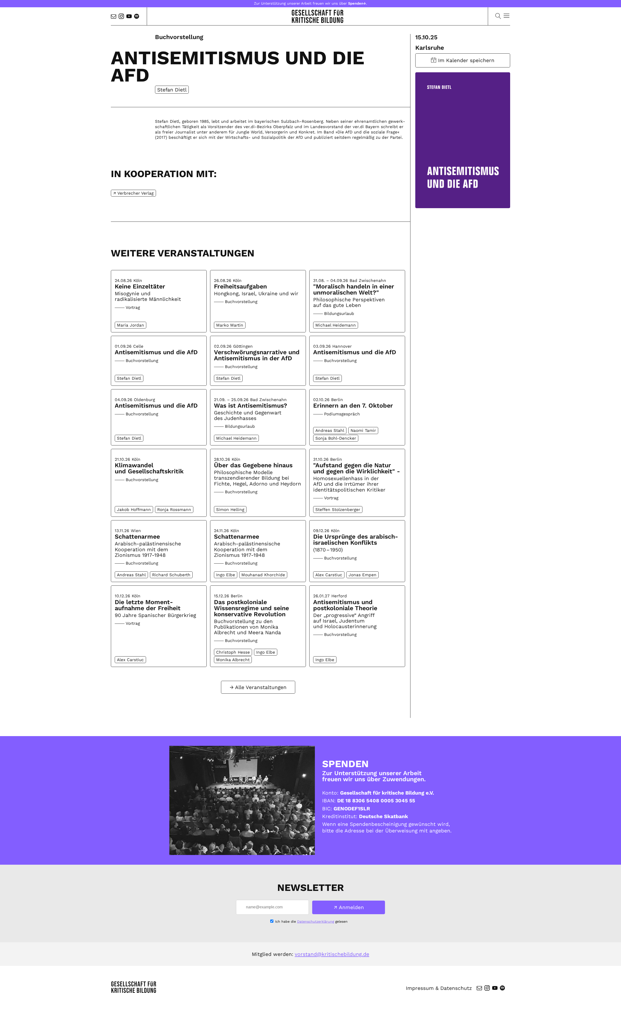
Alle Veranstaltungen (260, 687)
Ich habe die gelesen (311, 921)
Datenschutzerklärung (315, 921)
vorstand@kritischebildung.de (332, 954)
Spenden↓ (357, 3)
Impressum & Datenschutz (439, 988)
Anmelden (351, 907)
